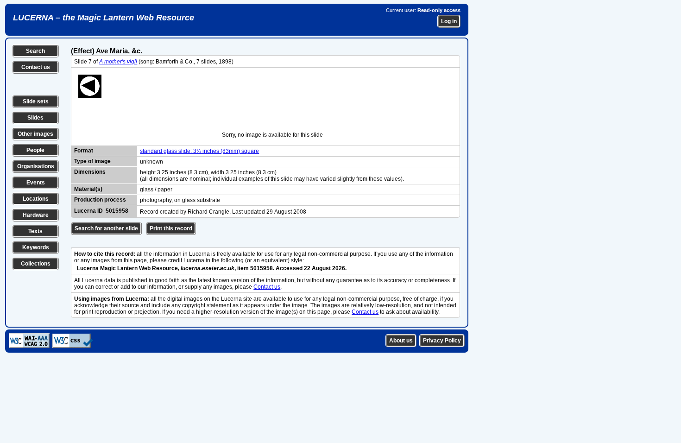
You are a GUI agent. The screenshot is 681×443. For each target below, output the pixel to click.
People (35, 150)
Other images (35, 134)
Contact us (35, 67)
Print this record (171, 228)
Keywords (35, 247)
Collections (35, 263)
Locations (36, 199)
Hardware (36, 215)
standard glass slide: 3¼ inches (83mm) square (199, 151)
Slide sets (36, 101)
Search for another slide (106, 228)
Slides (35, 117)
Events (35, 182)
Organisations (35, 166)
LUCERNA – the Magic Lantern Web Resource (103, 17)
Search (35, 51)
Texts (35, 231)
